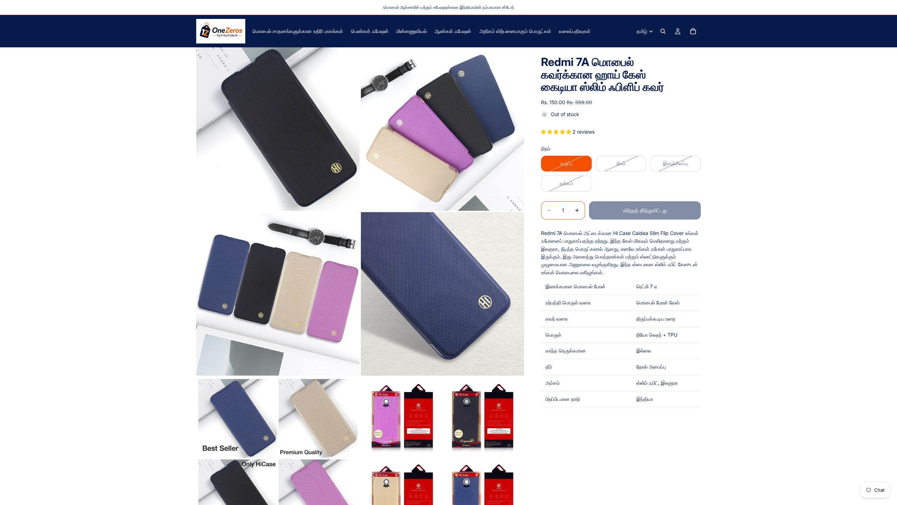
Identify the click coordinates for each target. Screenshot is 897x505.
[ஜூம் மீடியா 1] (278, 129)
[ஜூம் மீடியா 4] (442, 294)
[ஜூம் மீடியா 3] (278, 294)
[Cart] (693, 31)
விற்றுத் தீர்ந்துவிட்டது (645, 210)
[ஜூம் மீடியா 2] (442, 129)
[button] (557, 132)
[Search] (663, 31)
